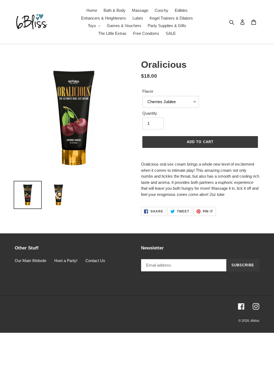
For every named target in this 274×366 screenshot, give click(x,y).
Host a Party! (65, 260)
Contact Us (95, 260)
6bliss (255, 321)
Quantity (149, 113)
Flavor (147, 91)
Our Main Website (30, 260)
